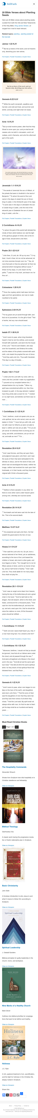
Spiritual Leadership (11, 947)
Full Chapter (5, 57)
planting (17, 34)
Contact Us (26, 1105)
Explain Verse (27, 57)
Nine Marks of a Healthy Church (16, 1005)
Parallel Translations (16, 57)
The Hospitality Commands (14, 767)
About (10, 1105)
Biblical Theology (10, 826)
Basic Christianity (10, 885)
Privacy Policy (17, 1105)
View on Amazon (8, 785)
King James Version (22, 25)
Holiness (6, 1063)
